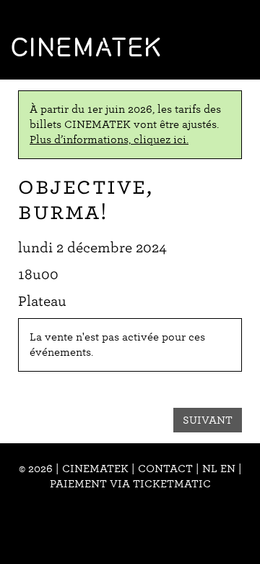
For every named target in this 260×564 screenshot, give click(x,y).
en (227, 468)
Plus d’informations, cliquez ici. (109, 139)
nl (209, 468)
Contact (165, 468)
